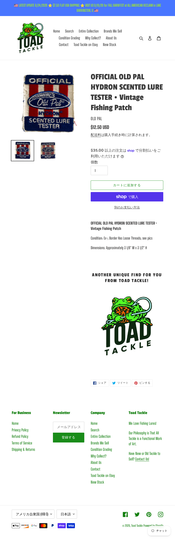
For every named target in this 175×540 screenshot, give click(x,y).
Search (95, 430)
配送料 (96, 135)
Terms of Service (22, 443)
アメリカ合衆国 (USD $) (32, 514)
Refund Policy (20, 436)
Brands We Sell (100, 443)
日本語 (66, 514)
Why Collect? (98, 456)
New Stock (97, 482)
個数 (94, 162)
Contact (95, 469)
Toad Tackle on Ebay (103, 475)
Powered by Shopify (153, 525)
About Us (96, 462)
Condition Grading (101, 449)
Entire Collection (101, 436)
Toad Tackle (137, 525)
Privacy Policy (20, 430)
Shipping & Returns (23, 449)
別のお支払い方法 (127, 207)
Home (15, 423)
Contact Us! (142, 459)
